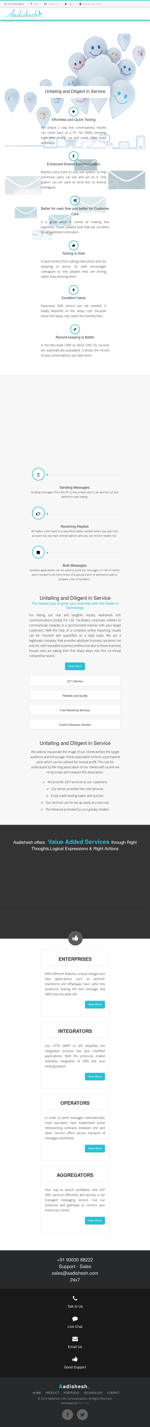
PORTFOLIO (71, 1393)
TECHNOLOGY (93, 1393)
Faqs (35, 4)
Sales (85, 1266)
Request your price (92, 4)
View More (75, 666)
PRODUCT (52, 1393)
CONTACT (113, 1393)
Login (70, 4)
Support (67, 1266)
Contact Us (53, 4)
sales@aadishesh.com (75, 1272)
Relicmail (84, 1403)
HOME (37, 1393)
